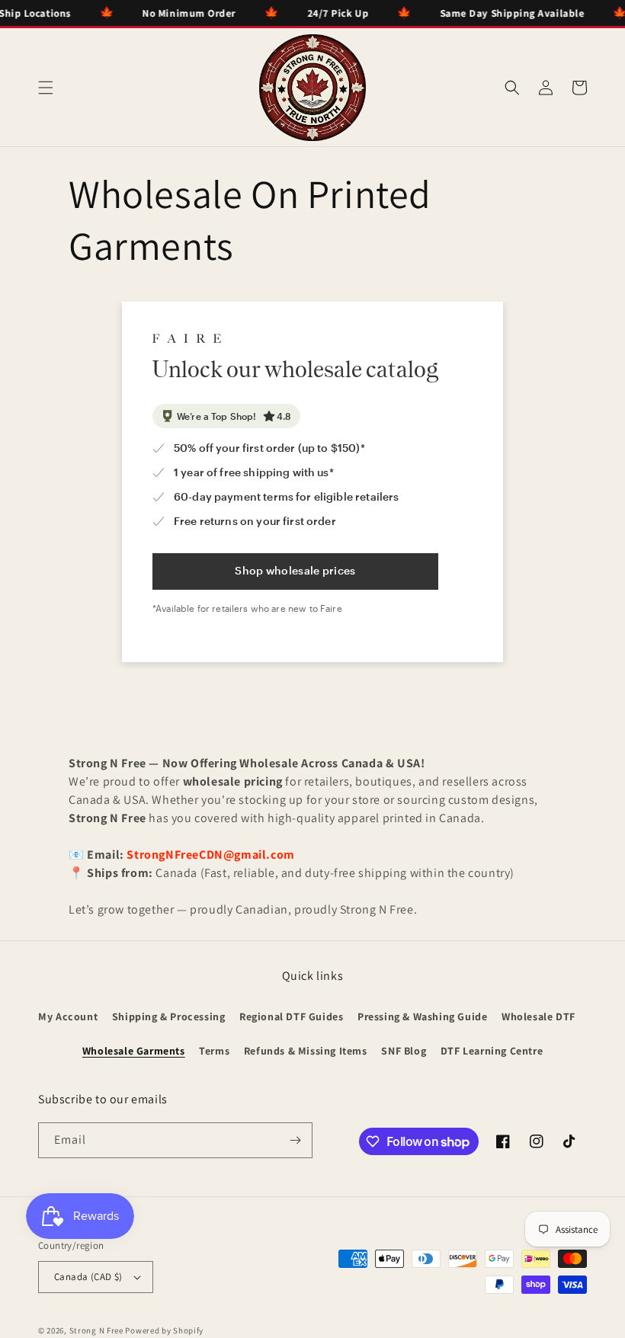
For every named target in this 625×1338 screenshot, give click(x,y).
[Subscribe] (295, 1140)
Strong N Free (97, 1330)
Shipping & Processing (169, 1016)
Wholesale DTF (538, 1016)
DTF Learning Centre (492, 1051)
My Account (68, 1016)
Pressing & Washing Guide (422, 1016)
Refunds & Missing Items (305, 1051)
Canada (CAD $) (88, 1276)
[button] (45, 87)
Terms (214, 1051)
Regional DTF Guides (291, 1016)
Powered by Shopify (164, 1330)
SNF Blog (403, 1051)
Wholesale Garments (133, 1051)
